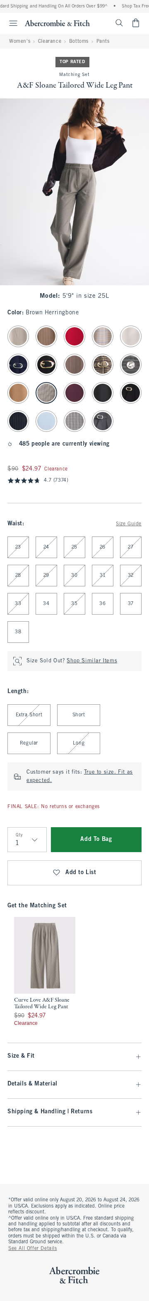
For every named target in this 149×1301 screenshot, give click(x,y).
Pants (103, 41)
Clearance (49, 41)
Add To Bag (96, 839)
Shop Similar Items (92, 661)
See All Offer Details (32, 1248)
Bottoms (79, 41)
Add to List (80, 872)
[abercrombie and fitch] (57, 23)
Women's (19, 41)
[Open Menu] (10, 23)
